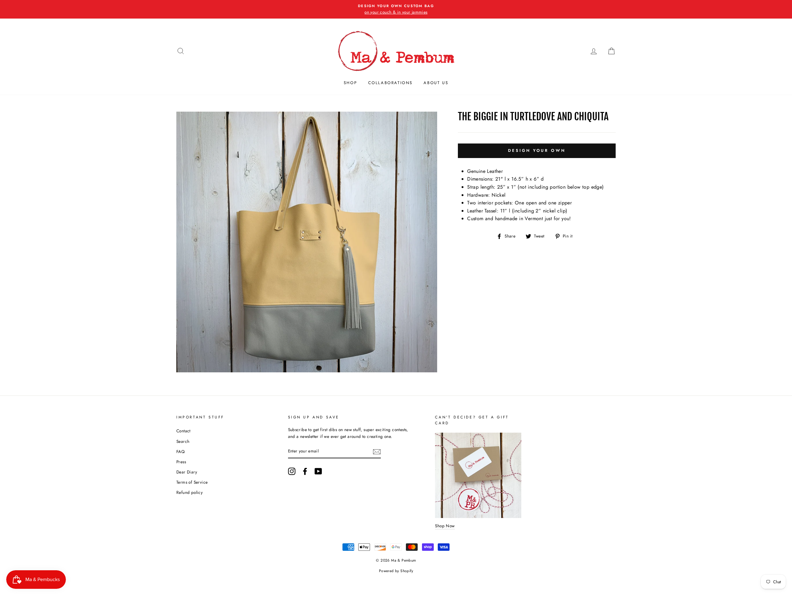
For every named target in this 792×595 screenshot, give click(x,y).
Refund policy (189, 492)
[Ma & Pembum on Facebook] (305, 471)
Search (182, 441)
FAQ (180, 451)
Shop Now (444, 526)
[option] (396, 9)
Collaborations (390, 83)
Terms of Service (192, 482)
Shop (350, 83)
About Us (436, 83)
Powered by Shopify (396, 571)
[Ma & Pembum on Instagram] (291, 471)
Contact (183, 431)
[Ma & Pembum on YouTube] (318, 471)
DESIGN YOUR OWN (537, 150)
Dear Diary (186, 472)
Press (181, 462)
